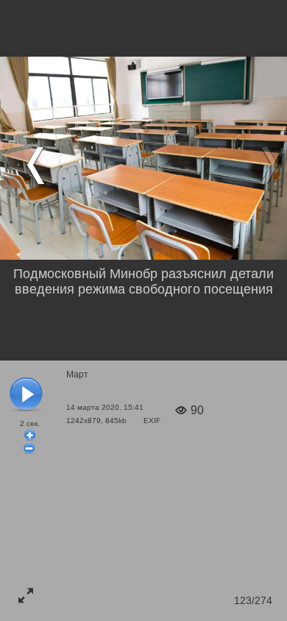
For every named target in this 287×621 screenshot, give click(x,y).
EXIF (152, 420)
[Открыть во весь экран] (26, 595)
